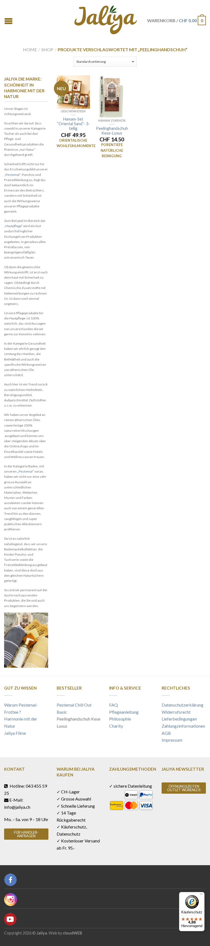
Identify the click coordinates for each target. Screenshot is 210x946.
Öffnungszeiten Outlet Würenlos (184, 788)
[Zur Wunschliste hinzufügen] (83, 82)
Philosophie (120, 718)
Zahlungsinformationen (183, 725)
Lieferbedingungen (179, 718)
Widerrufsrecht (176, 711)
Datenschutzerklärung (182, 704)
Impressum (172, 739)
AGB (166, 733)
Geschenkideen (73, 111)
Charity (116, 725)
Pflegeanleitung (124, 711)
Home (30, 49)
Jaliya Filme (15, 733)
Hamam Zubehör (112, 120)
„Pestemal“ (12, 175)
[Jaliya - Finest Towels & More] (106, 18)
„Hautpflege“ (13, 226)
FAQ (113, 704)
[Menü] (201, 895)
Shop (47, 49)
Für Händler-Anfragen (26, 834)
